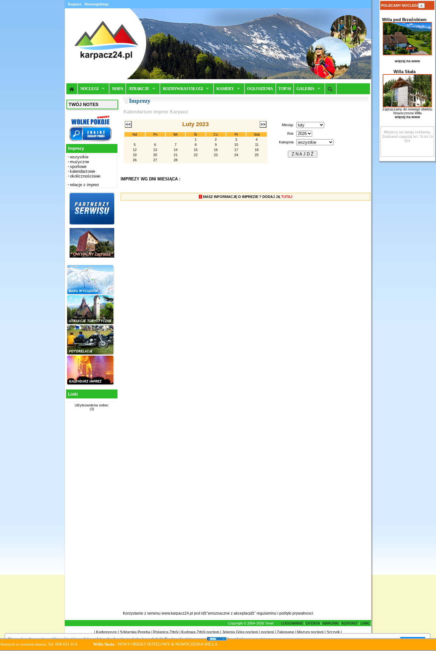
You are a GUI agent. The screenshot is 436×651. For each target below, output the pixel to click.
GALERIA (305, 88)
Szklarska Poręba (135, 632)
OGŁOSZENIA (260, 88)
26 (135, 160)
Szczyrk (333, 632)
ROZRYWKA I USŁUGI (183, 88)
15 (196, 150)
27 (155, 160)
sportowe (78, 166)
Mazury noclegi (310, 632)
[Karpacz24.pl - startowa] (72, 88)
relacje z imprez (84, 184)
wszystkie (79, 157)
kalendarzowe (82, 171)
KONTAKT (350, 623)
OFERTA (312, 623)
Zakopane (285, 632)
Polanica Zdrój (165, 632)
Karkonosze (106, 632)
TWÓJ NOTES (83, 104)
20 (155, 155)
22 (196, 155)
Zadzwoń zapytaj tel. (406, 134)
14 (175, 150)
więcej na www (407, 61)
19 (135, 155)
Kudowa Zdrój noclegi (200, 632)
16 (216, 150)
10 (236, 145)
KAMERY (225, 88)
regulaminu (266, 613)
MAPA (117, 88)
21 (175, 155)
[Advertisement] (91, 514)
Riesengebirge (97, 4)
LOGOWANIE (292, 623)
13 (155, 150)
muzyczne (79, 161)
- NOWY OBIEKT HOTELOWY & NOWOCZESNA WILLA (141, 644)
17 (236, 150)
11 (257, 145)
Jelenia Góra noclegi (240, 632)
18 (257, 150)
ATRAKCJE (139, 88)
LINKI (365, 623)
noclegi (267, 632)
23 (216, 155)
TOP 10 (284, 88)
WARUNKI (330, 623)
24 (236, 155)
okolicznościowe (85, 176)
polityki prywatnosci (296, 613)
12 (135, 150)
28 (175, 160)
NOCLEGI (89, 88)
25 (257, 155)
